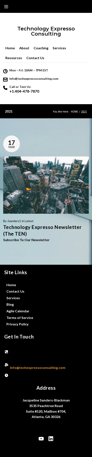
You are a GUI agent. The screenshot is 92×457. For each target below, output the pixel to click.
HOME (74, 111)
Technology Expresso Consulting (46, 31)
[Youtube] (41, 438)
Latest (29, 221)
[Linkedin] (51, 438)
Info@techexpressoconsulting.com (33, 78)
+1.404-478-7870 (24, 91)
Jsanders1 (14, 221)
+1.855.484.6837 (23, 354)
